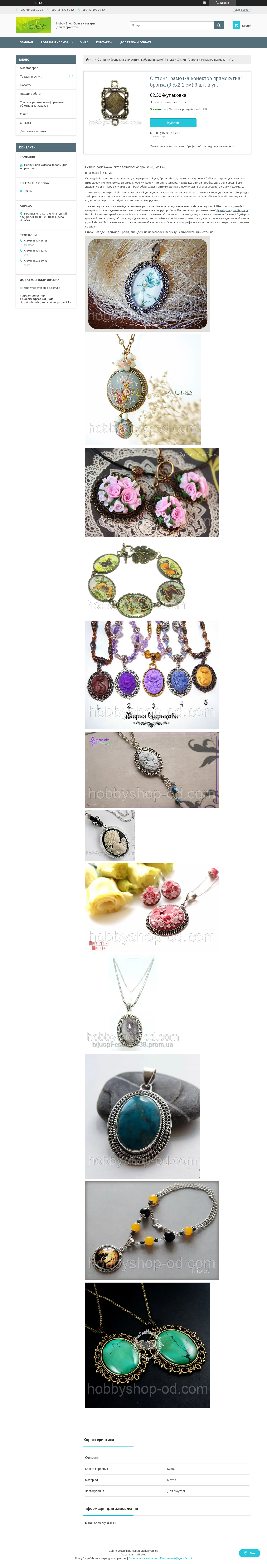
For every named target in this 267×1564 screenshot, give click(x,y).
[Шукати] (219, 25)
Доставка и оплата (135, 42)
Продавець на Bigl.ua (133, 1554)
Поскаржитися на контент (143, 1558)
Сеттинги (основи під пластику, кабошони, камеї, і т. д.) (135, 59)
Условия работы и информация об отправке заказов (42, 104)
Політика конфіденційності (176, 1558)
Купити (173, 123)
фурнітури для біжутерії (232, 210)
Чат (252, 1553)
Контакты (104, 42)
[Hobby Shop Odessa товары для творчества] (33, 31)
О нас (84, 42)
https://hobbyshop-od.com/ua (42, 287)
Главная (26, 42)
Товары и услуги (54, 42)
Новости (25, 85)
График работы (30, 93)
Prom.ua (153, 1550)
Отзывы (25, 122)
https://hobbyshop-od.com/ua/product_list (46, 302)
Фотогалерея (29, 68)
